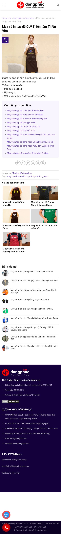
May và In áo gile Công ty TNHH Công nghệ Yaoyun (34, 280)
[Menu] (4, 4)
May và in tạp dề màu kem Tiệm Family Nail (27, 118)
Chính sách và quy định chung (14, 460)
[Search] (58, 5)
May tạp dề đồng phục (23, 18)
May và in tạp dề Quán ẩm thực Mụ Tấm (25, 110)
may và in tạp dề (25, 176)
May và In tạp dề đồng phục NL (21, 122)
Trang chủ (6, 18)
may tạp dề (12, 176)
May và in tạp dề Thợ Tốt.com (21, 130)
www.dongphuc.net (21, 443)
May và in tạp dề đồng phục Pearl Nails (25, 114)
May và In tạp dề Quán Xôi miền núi (23, 126)
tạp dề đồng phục (40, 176)
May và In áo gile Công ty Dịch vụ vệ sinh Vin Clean (34, 318)
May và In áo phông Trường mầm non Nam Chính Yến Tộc (33, 291)
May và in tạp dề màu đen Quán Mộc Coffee (27, 153)
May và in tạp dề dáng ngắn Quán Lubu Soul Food (30, 142)
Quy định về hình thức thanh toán (15, 466)
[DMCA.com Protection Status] (10, 401)
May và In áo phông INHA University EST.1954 (32, 271)
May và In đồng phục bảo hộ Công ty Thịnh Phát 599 (33, 338)
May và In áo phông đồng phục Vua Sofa (30, 299)
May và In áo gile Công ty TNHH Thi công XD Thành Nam (34, 347)
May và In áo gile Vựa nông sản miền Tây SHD (32, 309)
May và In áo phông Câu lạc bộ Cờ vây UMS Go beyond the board (32, 328)
